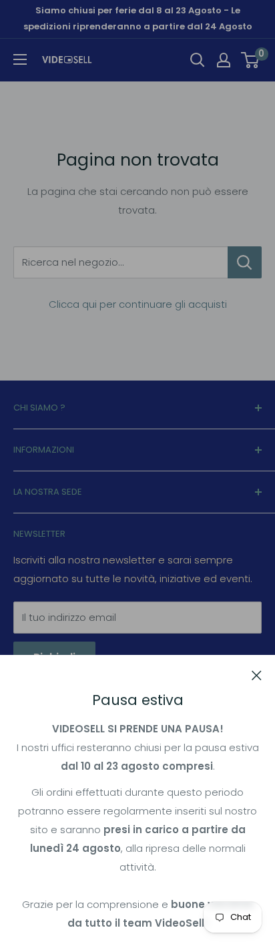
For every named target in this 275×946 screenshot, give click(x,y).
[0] (250, 60)
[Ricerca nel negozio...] (245, 262)
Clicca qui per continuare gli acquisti (138, 304)
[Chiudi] (257, 675)
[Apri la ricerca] (197, 60)
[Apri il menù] (20, 59)
